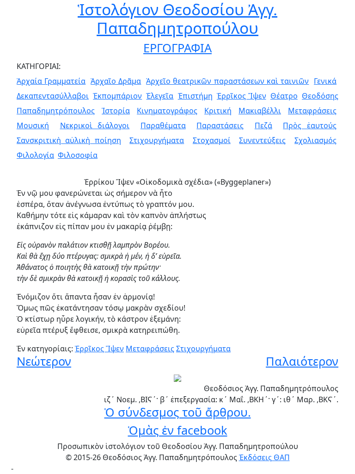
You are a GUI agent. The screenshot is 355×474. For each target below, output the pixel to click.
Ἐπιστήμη (195, 96)
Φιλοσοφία (78, 155)
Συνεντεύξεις (262, 140)
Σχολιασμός (315, 140)
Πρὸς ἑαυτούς (310, 125)
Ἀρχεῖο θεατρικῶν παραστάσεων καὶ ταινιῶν (227, 81)
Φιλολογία (35, 155)
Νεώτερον (44, 361)
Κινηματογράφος (167, 111)
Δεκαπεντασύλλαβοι (53, 96)
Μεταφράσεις (312, 111)
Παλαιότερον (302, 361)
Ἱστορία (116, 111)
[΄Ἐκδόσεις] (177, 377)
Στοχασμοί (212, 140)
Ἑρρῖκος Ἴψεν (241, 96)
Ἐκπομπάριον (117, 96)
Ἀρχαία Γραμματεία (51, 81)
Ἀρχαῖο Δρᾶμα (116, 81)
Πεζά (263, 125)
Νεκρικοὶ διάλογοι (95, 125)
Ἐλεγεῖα (159, 96)
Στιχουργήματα (156, 140)
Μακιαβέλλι (260, 111)
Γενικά (325, 81)
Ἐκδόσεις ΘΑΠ (264, 457)
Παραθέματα (163, 125)
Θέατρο (284, 96)
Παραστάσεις (220, 125)
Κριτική (218, 111)
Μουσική (33, 125)
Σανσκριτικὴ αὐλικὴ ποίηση (69, 140)
